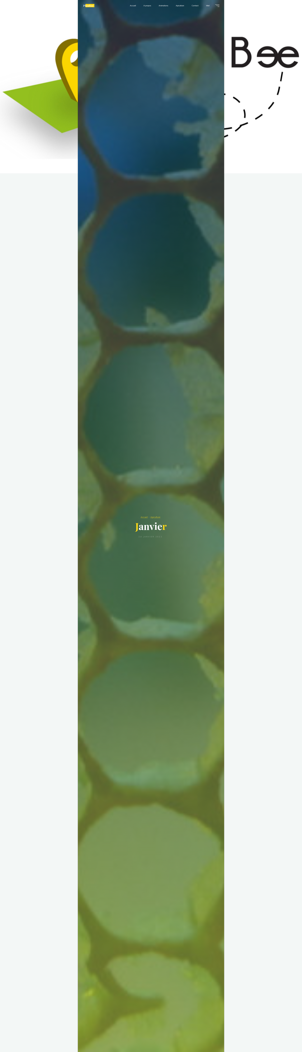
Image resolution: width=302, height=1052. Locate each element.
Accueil (144, 517)
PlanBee (88, 5)
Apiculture (155, 517)
